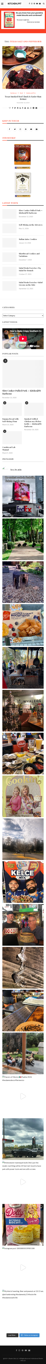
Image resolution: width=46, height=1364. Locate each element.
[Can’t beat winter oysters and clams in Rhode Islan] (23, 753)
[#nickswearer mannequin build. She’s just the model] (23, 1182)
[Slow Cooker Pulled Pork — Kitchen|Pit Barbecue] (9, 214)
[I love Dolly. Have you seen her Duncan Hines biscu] (23, 1225)
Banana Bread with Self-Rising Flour (10, 420)
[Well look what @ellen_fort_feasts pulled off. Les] (23, 496)
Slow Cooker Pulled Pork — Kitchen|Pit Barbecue (30, 211)
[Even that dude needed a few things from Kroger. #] (23, 1139)
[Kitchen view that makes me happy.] (23, 1053)
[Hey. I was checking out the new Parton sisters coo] (23, 796)
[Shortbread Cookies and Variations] (9, 257)
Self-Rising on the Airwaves (30, 225)
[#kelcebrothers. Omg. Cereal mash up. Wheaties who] (23, 882)
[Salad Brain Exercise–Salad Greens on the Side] (9, 286)
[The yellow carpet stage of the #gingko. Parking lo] (23, 839)
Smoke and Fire (31, 93)
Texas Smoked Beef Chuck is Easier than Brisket (23, 97)
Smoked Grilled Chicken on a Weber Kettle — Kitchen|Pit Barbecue (32, 423)
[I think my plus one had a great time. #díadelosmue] (23, 668)
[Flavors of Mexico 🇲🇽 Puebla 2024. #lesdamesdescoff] (23, 1096)
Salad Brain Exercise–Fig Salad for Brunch (30, 269)
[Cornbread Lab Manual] (12, 437)
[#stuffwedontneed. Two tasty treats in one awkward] (23, 625)
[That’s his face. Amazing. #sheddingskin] (23, 968)
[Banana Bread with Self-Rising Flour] (12, 409)
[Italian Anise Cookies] (9, 243)
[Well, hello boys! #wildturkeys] (23, 539)
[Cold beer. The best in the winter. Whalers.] (23, 711)
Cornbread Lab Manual (8, 448)
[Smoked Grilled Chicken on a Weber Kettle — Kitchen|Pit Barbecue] (34, 409)
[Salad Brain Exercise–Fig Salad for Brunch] (9, 271)
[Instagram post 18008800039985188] (23, 1267)
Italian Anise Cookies (28, 239)
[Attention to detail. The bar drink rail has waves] (23, 1010)
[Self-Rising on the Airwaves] (9, 228)
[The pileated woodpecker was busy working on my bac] (23, 582)
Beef (21, 93)
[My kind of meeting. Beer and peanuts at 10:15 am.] (23, 1310)
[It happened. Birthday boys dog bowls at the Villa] (23, 925)
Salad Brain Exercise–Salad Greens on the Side (31, 283)
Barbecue (13, 93)
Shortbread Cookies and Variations (29, 254)
